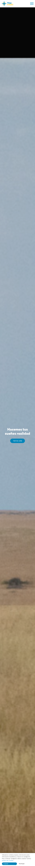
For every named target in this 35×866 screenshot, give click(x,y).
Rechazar (21, 863)
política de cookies (7, 860)
